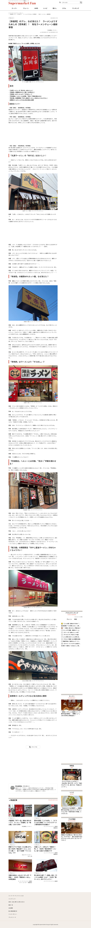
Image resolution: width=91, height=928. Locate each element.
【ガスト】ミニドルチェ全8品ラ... (72, 643)
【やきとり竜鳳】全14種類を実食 (71, 639)
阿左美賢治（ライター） (52, 30)
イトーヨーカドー (23, 882)
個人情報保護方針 (13, 911)
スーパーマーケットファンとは (16, 895)
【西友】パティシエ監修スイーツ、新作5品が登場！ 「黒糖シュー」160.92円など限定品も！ (71, 713)
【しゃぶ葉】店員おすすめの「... (71, 623)
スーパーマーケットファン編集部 (51, 826)
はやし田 (30, 856)
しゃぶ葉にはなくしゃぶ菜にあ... (71, 637)
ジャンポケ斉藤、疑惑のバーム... (71, 630)
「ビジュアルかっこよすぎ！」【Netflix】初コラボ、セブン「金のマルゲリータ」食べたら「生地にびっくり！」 (71, 784)
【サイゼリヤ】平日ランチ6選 (70, 634)
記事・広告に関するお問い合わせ (17, 902)
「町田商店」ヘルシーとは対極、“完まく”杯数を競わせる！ (26, 96)
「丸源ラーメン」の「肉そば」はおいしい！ (21, 90)
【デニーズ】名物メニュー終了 (71, 632)
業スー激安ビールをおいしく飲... (71, 646)
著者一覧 (11, 905)
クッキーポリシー (13, 914)
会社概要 (11, 908)
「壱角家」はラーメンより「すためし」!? (21, 94)
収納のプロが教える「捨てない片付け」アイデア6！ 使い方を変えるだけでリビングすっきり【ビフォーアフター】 (71, 837)
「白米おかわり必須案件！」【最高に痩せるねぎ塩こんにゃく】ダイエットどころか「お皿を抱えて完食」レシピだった (71, 810)
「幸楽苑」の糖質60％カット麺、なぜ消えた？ (22, 92)
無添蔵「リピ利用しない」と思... (71, 626)
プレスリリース (12, 917)
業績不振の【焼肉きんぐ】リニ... (71, 641)
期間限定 (56, 828)
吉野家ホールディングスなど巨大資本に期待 (22, 100)
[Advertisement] (33, 135)
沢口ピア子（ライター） (27, 854)
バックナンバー (12, 899)
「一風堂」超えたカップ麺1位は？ (72, 628)
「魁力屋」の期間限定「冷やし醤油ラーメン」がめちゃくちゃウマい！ (29, 98)
